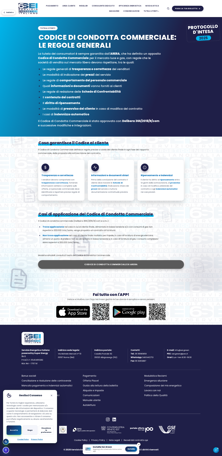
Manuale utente (92, 400)
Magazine (114, 11)
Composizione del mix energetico (162, 385)
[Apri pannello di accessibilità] (6, 450)
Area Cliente (68, 5)
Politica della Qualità (155, 395)
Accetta (14, 430)
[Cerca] (168, 8)
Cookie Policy (80, 440)
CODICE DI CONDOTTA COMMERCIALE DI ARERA (111, 264)
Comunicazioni (131, 11)
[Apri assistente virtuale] (216, 450)
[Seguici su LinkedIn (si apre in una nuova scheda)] (114, 419)
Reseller (83, 5)
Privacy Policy (98, 440)
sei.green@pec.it (180, 353)
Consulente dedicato (103, 5)
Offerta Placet (91, 380)
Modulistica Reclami (155, 375)
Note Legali (114, 440)
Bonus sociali (29, 375)
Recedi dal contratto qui (136, 440)
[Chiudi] (51, 395)
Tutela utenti (151, 11)
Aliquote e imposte (93, 390)
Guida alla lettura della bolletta (100, 385)
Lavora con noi (152, 390)
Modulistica (152, 5)
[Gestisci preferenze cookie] (6, 441)
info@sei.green (182, 350)
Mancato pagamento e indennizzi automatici (47, 385)
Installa (131, 449)
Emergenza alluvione (155, 380)
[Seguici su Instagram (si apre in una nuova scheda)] (108, 419)
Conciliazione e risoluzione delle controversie (46, 380)
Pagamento (52, 5)
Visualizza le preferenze (46, 430)
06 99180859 (141, 353)
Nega (30, 430)
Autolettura (89, 405)
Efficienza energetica (130, 5)
